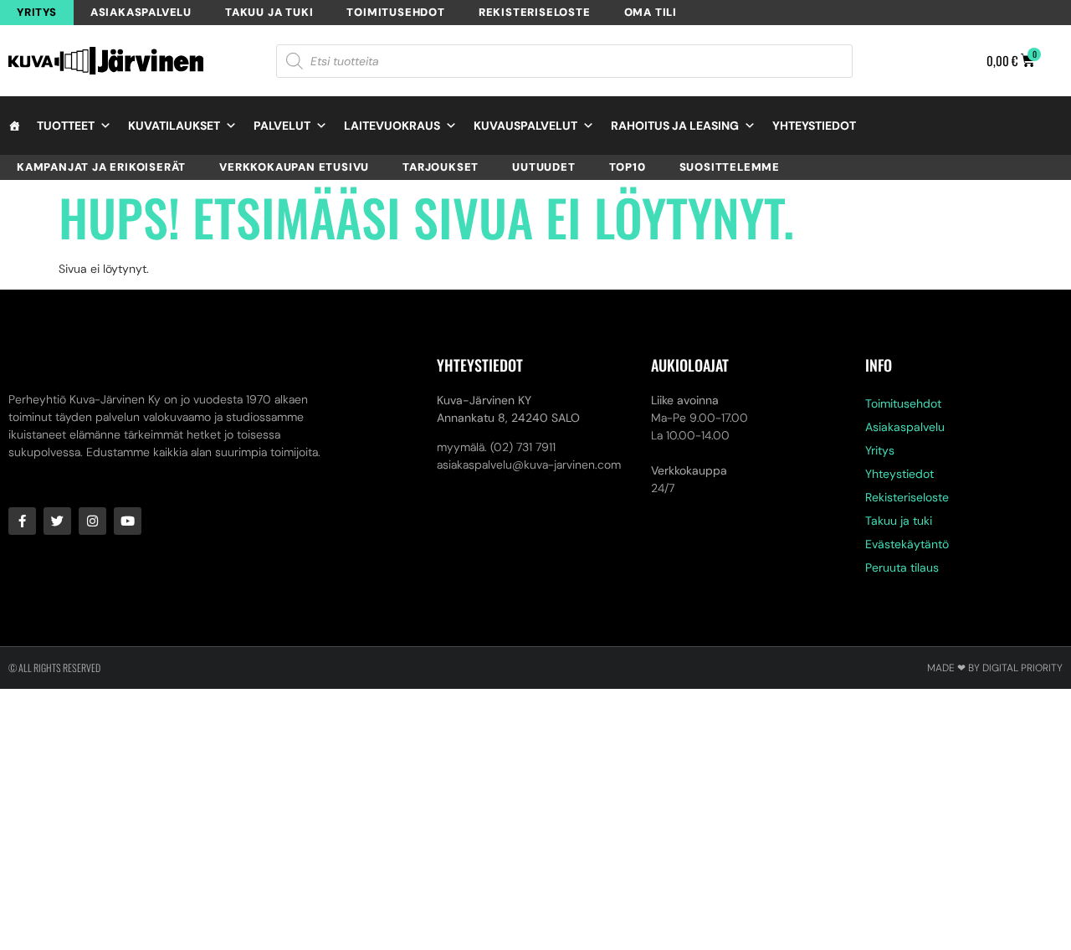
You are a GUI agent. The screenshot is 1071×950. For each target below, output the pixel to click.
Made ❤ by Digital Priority (995, 668)
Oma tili (650, 12)
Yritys (37, 12)
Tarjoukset (440, 167)
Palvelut (282, 125)
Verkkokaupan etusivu (294, 167)
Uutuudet (543, 167)
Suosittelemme (729, 167)
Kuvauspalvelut (525, 125)
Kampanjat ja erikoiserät (101, 167)
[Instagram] (92, 521)
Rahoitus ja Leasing (675, 125)
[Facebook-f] (22, 521)
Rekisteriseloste (535, 12)
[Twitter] (57, 521)
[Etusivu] (14, 125)
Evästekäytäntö (907, 544)
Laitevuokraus (392, 125)
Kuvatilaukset (174, 125)
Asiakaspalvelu (141, 12)
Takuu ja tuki (269, 12)
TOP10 (627, 167)
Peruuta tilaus (902, 567)
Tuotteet (66, 125)
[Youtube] (127, 521)
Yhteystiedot (814, 125)
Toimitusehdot (395, 12)
